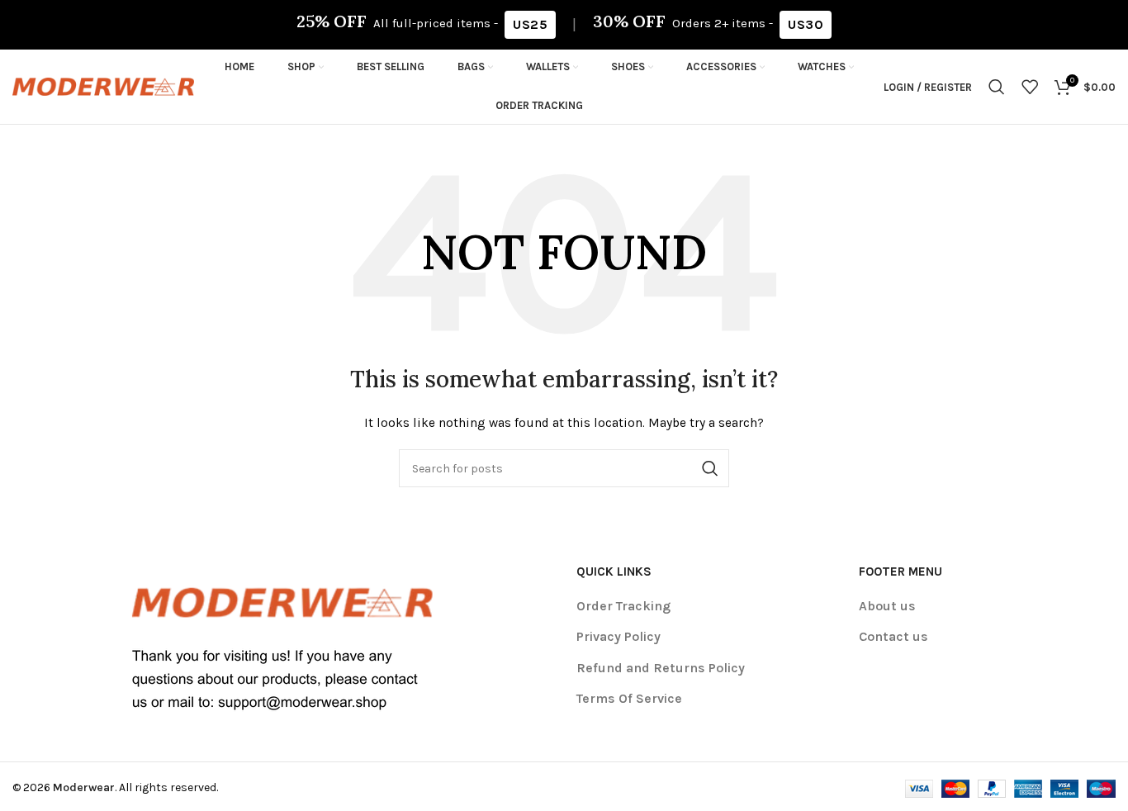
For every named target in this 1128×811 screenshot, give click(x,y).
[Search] (996, 86)
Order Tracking (623, 606)
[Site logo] (103, 85)
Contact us (893, 636)
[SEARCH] (710, 468)
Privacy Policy (618, 636)
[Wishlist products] (1029, 86)
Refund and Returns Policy (660, 668)
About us (887, 606)
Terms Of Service (629, 698)
